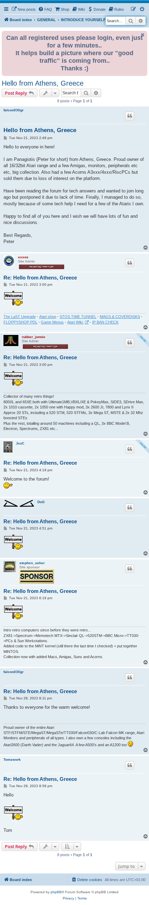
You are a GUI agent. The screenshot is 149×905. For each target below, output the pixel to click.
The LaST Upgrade (19, 316)
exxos (23, 257)
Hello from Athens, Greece (43, 83)
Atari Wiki (75, 322)
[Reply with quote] (129, 116)
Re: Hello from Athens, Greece (40, 278)
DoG (41, 502)
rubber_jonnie (33, 337)
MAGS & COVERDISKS (120, 316)
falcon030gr (13, 110)
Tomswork (12, 759)
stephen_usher (32, 563)
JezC (20, 443)
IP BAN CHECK (105, 322)
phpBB (56, 892)
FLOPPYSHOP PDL (20, 322)
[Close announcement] (143, 34)
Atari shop (47, 316)
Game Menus (52, 322)
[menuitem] (23, 9)
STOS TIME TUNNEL (78, 316)
